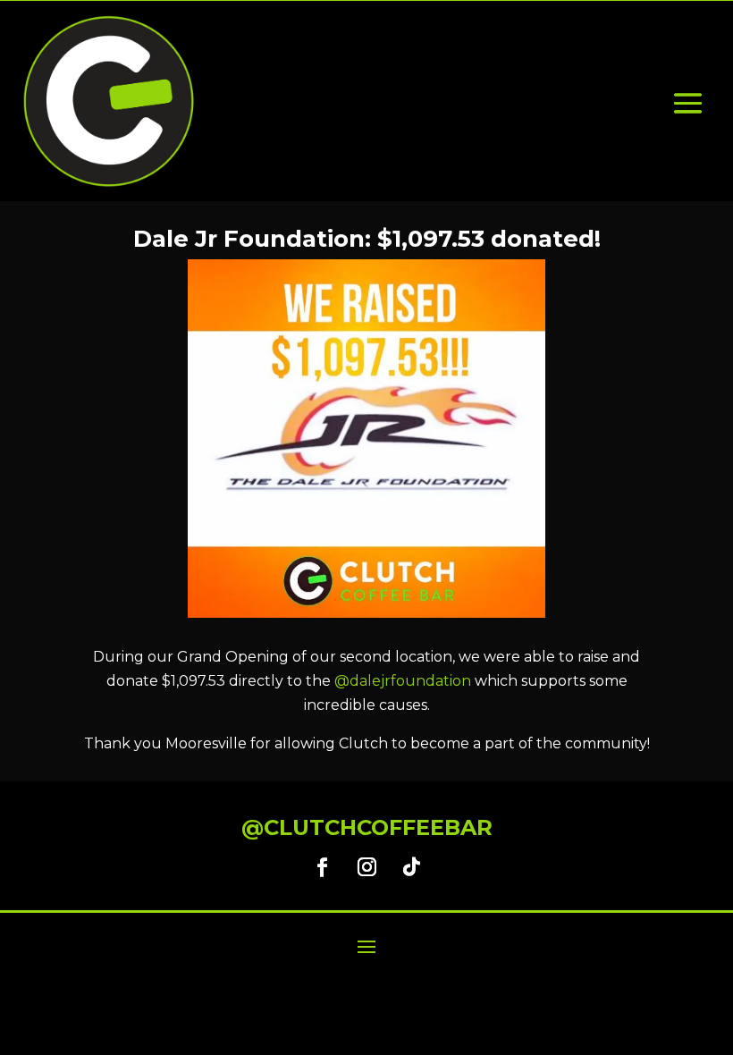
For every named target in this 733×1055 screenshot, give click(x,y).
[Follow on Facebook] (322, 867)
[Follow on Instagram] (366, 867)
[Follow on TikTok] (411, 867)
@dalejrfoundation (402, 680)
